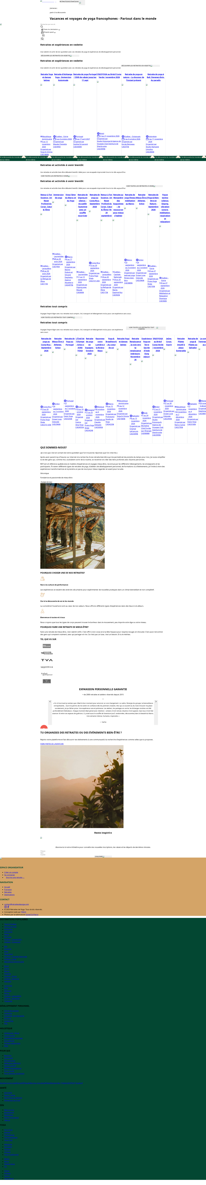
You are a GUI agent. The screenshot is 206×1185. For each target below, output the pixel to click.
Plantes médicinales (12, 1043)
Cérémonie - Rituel (11, 1033)
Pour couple (9, 1071)
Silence (7, 1120)
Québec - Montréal (12, 998)
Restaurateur (9, 1164)
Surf (81, 1083)
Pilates (47, 1083)
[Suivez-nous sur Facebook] (8, 907)
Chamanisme (9, 1035)
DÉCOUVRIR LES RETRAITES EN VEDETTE (55, 55)
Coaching (8, 1013)
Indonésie (8, 932)
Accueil (7, 887)
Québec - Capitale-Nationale (15, 956)
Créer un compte (11, 872)
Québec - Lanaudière (12, 996)
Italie (6, 951)
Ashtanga (8, 1144)
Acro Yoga (8, 1130)
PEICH (23, 912)
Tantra (7, 1176)
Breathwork (9, 1112)
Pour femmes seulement (14, 1073)
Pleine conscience (11, 1117)
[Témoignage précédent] (50, 712)
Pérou (6, 993)
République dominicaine (14, 962)
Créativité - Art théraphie (14, 1016)
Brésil (6, 966)
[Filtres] (43, 35)
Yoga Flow (8, 1140)
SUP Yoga (75, 1083)
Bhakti (6, 1159)
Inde (6, 988)
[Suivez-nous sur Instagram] (5, 907)
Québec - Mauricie (11, 979)
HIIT (23, 1083)
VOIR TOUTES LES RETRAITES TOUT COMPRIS (57, 317)
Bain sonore (9, 1110)
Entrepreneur (9, 1061)
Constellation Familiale (13, 1038)
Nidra (6, 1161)
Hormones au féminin (13, 1098)
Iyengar (7, 1132)
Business (7, 1055)
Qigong (7, 1149)
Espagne (7, 949)
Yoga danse (9, 1178)
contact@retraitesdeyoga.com (16, 904)
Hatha (6, 1171)
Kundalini (8, 1147)
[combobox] (50, 29)
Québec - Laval (10, 959)
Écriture (7, 1018)
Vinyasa (7, 1152)
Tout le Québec (10, 924)
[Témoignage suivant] (156, 712)
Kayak (27, 1083)
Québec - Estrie (10, 976)
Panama (7, 974)
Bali (5, 946)
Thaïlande (8, 1001)
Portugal (7, 937)
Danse (18, 1083)
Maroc (7, 971)
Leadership (8, 1021)
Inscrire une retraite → (15, 877)
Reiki (6, 1046)
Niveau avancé (10, 1066)
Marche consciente (37, 1083)
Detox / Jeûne (9, 1095)
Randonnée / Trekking (59, 1083)
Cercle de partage (11, 1011)
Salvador (7, 981)
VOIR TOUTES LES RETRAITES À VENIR (54, 176)
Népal (6, 934)
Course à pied (10, 1083)
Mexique (7, 991)
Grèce (6, 968)
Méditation (8, 1115)
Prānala (7, 1173)
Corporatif (8, 1058)
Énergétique (9, 1041)
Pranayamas (9, 1135)
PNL (6, 1023)
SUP (70, 1083)
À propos (8, 889)
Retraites (63, 1)
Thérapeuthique (10, 1137)
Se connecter (9, 875)
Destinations (73, 1)
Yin (5, 1166)
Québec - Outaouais (12, 942)
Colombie (8, 986)
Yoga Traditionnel (11, 1154)
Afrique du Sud (10, 926)
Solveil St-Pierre (32, 914)
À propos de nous (46, 482)
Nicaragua (8, 954)
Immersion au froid (12, 1100)
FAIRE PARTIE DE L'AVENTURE (52, 744)
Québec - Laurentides (13, 939)
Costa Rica (8, 929)
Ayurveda (8, 1093)
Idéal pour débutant (12, 1063)
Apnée (2, 1083)
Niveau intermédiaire (12, 1068)
